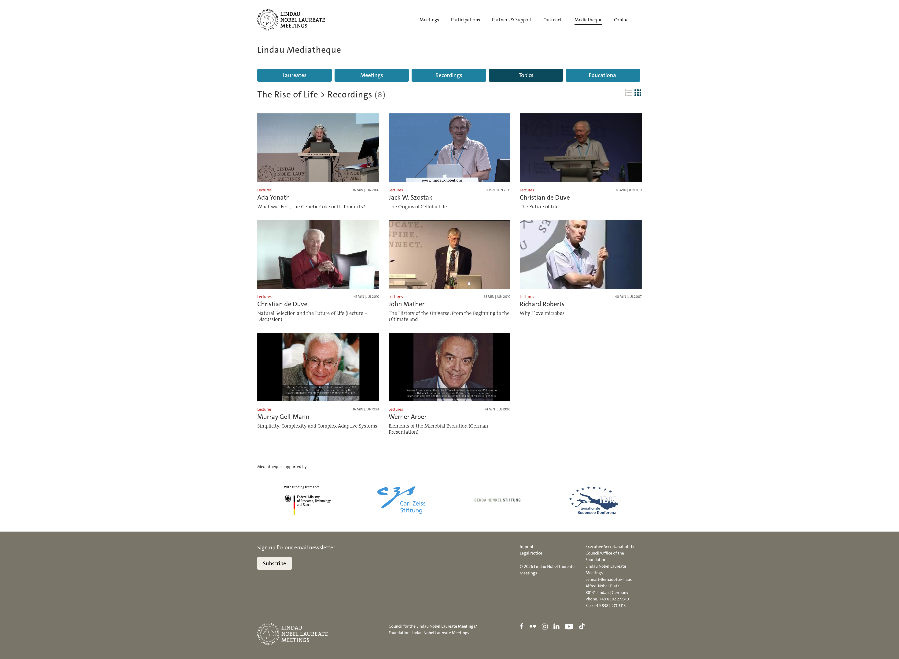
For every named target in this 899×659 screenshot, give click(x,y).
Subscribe (274, 563)
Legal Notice (531, 553)
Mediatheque (588, 20)
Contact (622, 20)
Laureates (294, 75)
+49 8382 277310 (614, 599)
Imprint (527, 546)
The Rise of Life (287, 94)
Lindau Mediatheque (299, 50)
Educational (603, 75)
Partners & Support (512, 20)
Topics (526, 75)
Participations (465, 20)
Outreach (553, 20)
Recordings (448, 75)
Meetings (429, 20)
